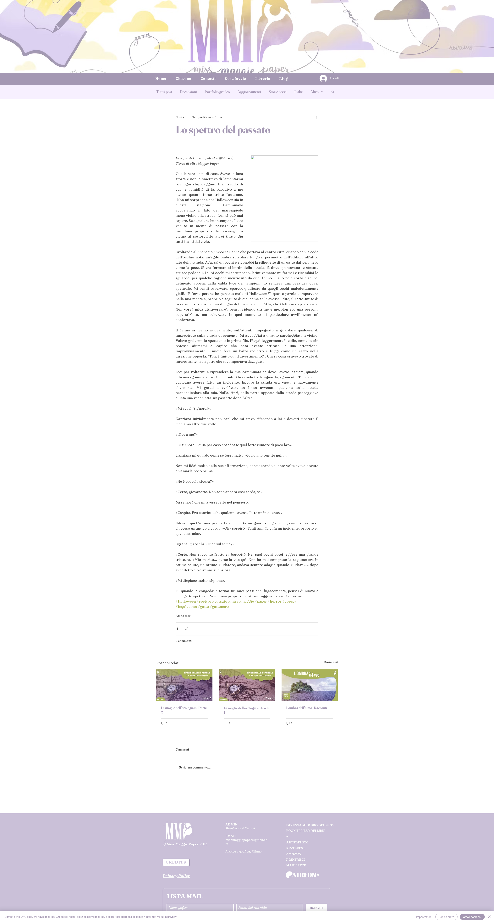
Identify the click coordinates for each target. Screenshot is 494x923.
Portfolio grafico (217, 91)
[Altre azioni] (316, 117)
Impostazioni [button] (424, 917)
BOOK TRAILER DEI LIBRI (305, 831)
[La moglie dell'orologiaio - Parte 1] (247, 685)
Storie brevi (278, 91)
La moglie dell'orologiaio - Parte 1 (246, 710)
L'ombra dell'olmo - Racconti (306, 708)
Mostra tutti (331, 662)
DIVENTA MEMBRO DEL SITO (309, 825)
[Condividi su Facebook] (177, 629)
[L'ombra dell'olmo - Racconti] (310, 685)
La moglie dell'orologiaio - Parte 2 (184, 710)
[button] (333, 91)
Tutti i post (164, 91)
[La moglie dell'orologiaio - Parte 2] (184, 685)
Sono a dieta (446, 917)
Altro (314, 91)
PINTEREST (295, 848)
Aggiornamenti (249, 91)
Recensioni (188, 91)
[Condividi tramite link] (187, 629)
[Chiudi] (489, 917)
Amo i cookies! (472, 917)
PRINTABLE (295, 859)
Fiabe (298, 91)
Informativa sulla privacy (161, 916)
